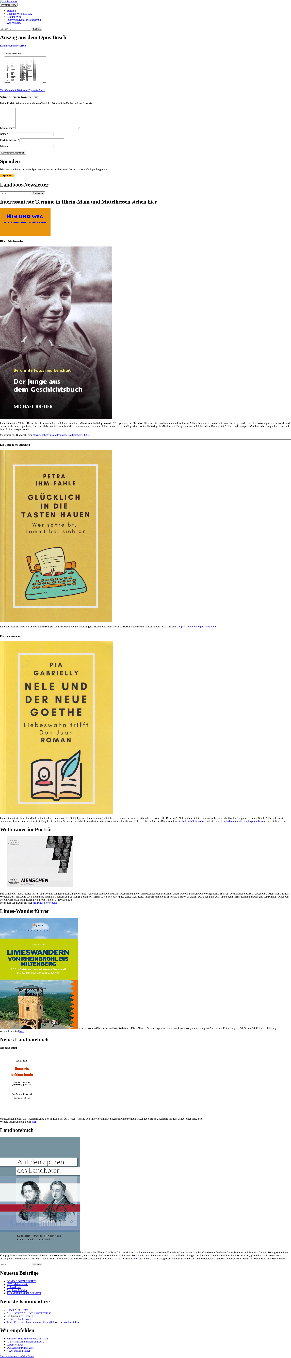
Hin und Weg (14, 16)
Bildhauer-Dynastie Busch (22, 90)
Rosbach (28, 1316)
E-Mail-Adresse (9, 140)
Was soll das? (14, 22)
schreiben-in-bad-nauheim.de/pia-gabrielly (237, 821)
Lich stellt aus (14, 1287)
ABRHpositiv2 (15, 1312)
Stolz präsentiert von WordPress (17, 1356)
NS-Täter (23, 1309)
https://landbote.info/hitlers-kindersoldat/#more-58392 (61, 435)
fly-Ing (10, 1319)
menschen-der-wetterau (45, 902)
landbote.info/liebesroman (191, 821)
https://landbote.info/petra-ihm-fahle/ (198, 626)
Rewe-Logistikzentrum (39, 1312)
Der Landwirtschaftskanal (20, 1347)
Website (4, 146)
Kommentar (7, 128)
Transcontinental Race (70, 1322)
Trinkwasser (24, 1319)
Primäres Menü (8, 5)
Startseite (11, 10)
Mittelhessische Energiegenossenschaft (27, 1338)
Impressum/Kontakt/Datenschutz (24, 19)
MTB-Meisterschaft (17, 1284)
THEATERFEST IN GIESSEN (24, 1293)
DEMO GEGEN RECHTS (21, 1281)
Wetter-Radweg (15, 1344)
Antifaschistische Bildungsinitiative (25, 1341)
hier (34, 1121)
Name (4, 133)
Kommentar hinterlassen (13, 45)
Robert (10, 1309)
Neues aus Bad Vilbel (18, 1350)
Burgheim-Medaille (17, 1290)
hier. (21, 1031)
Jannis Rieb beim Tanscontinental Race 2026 (30, 1322)
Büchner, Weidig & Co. (19, 13)
